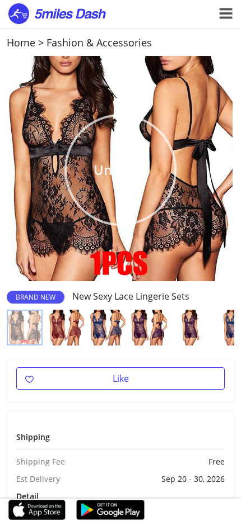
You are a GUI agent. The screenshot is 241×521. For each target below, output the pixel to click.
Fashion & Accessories (99, 42)
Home (21, 42)
